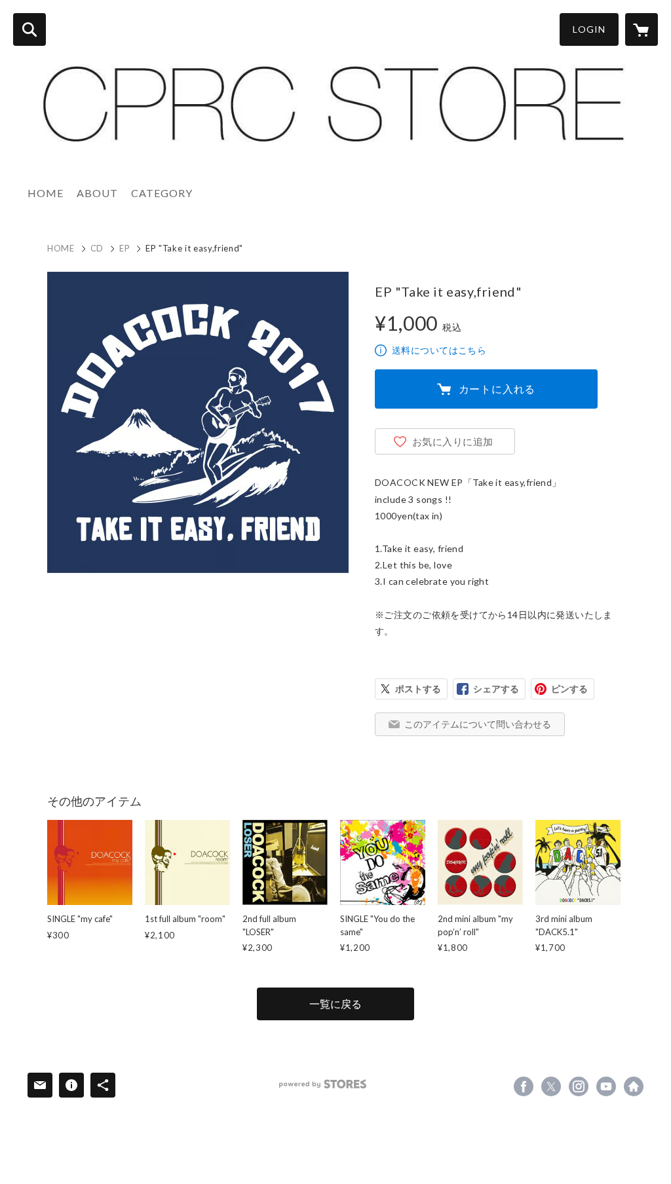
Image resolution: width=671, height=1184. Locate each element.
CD (97, 248)
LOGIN (589, 29)
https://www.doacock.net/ (633, 1086)
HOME (46, 193)
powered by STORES (323, 1084)
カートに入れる (497, 388)
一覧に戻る (335, 1003)
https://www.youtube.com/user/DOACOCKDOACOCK (606, 1086)
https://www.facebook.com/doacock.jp (523, 1086)
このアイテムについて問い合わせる (477, 724)
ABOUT (97, 193)
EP (124, 248)
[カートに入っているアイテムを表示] (641, 29)
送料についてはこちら (439, 350)
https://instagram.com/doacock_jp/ (578, 1086)
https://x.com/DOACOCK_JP (551, 1086)
